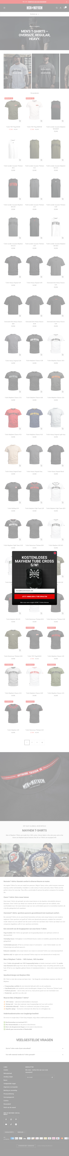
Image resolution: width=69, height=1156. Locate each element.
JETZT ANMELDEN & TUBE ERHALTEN (34, 596)
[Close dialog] (55, 553)
